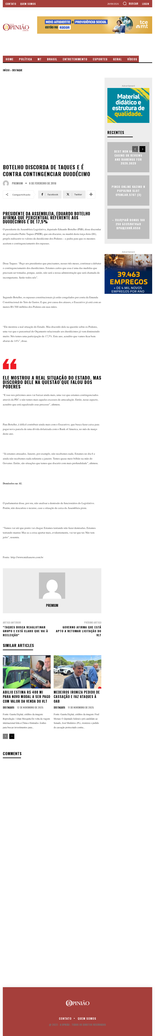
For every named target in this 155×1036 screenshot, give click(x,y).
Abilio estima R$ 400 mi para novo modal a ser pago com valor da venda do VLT (26, 697)
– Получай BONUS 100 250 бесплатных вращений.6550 (128, 224)
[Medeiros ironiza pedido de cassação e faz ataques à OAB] (78, 672)
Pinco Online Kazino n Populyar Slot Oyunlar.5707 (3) (128, 190)
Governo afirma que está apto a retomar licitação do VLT (78, 631)
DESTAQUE (17, 70)
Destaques (8, 707)
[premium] (7, 183)
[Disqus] (52, 813)
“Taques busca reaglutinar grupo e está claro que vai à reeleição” (25, 631)
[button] (130, 3)
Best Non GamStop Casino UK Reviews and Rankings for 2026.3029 (128, 157)
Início (6, 70)
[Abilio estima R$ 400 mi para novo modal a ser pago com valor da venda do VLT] (27, 672)
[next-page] (11, 736)
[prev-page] (5, 736)
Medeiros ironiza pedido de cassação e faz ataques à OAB (77, 697)
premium (17, 183)
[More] (91, 194)
